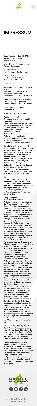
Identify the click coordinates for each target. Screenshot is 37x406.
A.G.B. (26, 401)
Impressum (18, 401)
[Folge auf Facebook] (11, 389)
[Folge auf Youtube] (16, 389)
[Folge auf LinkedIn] (26, 389)
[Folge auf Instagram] (21, 389)
